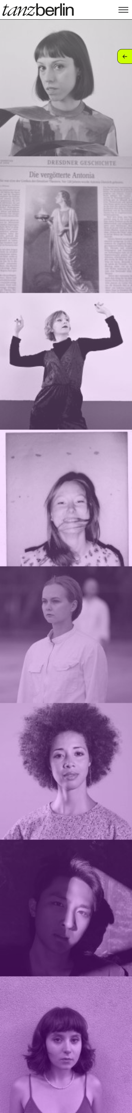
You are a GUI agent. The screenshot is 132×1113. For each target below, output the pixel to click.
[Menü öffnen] (123, 9)
